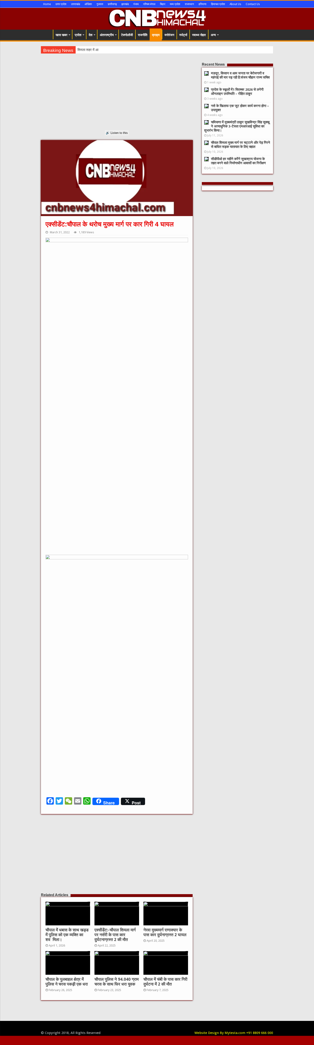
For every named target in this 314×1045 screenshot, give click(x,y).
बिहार (162, 4)
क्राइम (156, 35)
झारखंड (125, 4)
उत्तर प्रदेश (60, 4)
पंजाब (136, 4)
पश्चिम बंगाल (149, 4)
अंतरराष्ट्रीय (107, 35)
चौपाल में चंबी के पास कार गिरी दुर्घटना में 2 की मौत (165, 981)
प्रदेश (78, 35)
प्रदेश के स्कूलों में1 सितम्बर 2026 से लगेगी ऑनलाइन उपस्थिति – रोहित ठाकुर (237, 91)
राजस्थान (189, 4)
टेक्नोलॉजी (127, 35)
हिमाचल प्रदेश (218, 4)
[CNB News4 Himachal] (157, 17)
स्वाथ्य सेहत (199, 35)
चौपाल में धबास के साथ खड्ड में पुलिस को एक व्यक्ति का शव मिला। (67, 935)
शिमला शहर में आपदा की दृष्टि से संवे (99, 50)
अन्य (213, 35)
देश (90, 35)
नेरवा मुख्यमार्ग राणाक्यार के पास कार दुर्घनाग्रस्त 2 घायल (164, 932)
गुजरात (100, 4)
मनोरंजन (169, 35)
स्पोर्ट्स (183, 35)
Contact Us (253, 4)
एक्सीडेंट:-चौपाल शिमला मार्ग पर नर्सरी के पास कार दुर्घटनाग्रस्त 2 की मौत (115, 935)
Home (47, 4)
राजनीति (142, 35)
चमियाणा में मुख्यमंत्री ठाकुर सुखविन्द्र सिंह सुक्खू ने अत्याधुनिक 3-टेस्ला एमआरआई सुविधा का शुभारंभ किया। (237, 126)
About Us (235, 4)
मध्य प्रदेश (175, 4)
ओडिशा (88, 4)
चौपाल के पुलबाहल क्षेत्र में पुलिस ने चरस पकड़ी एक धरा (67, 981)
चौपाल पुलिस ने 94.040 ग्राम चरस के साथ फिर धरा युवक (116, 981)
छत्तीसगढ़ (112, 4)
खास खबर (61, 35)
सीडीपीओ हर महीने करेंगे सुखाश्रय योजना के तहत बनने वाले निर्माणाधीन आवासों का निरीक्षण (238, 161)
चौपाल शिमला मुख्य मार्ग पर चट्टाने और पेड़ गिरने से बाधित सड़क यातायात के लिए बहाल (240, 145)
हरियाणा (202, 4)
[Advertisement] (117, 98)
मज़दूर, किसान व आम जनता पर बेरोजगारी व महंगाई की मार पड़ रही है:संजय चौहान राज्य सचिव (240, 75)
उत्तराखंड (75, 4)
